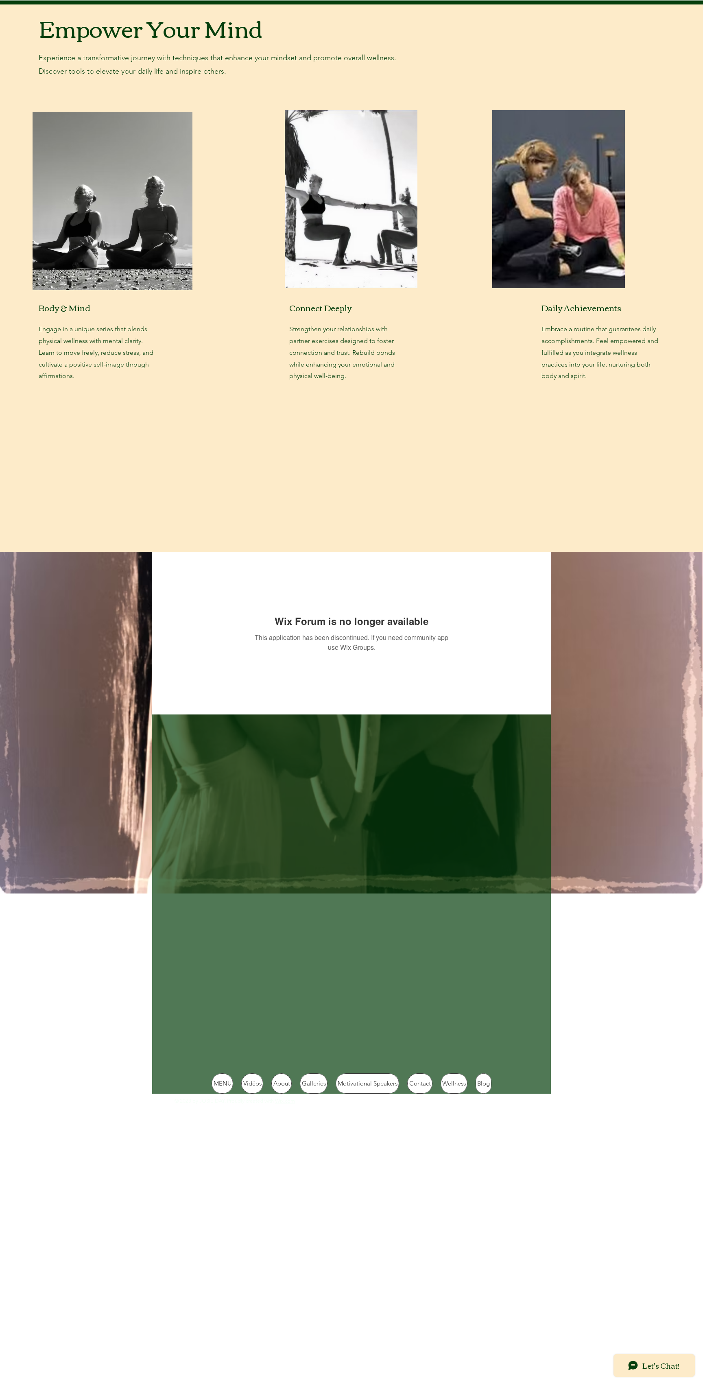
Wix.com (285, 1101)
